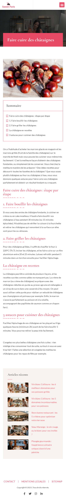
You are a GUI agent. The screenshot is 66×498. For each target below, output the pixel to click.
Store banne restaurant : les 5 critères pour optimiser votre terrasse (44, 416)
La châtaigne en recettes (20, 130)
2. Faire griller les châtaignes (22, 125)
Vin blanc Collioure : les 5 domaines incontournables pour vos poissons (44, 402)
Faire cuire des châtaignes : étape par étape (29, 116)
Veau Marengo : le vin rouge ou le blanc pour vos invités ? (44, 431)
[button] (61, 4)
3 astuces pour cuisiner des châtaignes (27, 135)
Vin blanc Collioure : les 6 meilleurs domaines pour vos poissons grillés (43, 388)
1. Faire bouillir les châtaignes (23, 120)
